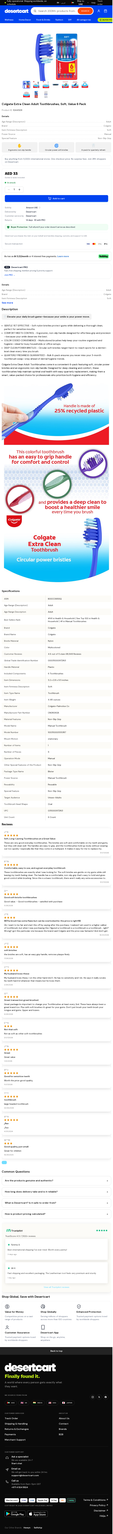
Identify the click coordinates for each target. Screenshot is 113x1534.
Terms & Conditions (95, 1500)
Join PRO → (9, 275)
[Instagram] (92, 1397)
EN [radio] (58, 3)
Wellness (9, 20)
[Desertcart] (16, 11)
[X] (99, 1397)
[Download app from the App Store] (37, 1514)
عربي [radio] (63, 2)
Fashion (59, 20)
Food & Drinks (43, 20)
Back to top (56, 1351)
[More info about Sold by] (39, 207)
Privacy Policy (99, 1505)
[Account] (99, 11)
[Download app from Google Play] (15, 1514)
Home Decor (25, 20)
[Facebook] (105, 1397)
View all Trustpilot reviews (56, 1287)
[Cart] (105, 11)
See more (7, 302)
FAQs (104, 1516)
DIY (70, 20)
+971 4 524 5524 (19, 1487)
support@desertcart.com (25, 1475)
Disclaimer (101, 1510)
